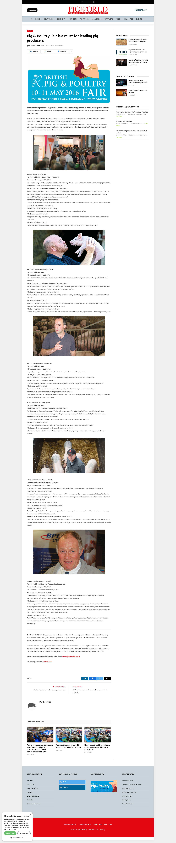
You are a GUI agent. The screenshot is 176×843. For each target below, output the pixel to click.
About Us (30, 792)
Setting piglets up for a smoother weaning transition (138, 81)
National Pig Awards (129, 792)
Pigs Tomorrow (127, 796)
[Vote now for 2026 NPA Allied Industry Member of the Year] (121, 62)
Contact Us (30, 784)
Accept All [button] (10, 833)
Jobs (118, 19)
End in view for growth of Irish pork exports (49, 690)
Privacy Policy (70, 824)
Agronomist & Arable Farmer (131, 784)
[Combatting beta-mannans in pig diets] (121, 92)
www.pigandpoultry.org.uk (71, 656)
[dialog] (17, 826)
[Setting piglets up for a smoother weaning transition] (121, 82)
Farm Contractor (128, 788)
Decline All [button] (24, 833)
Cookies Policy (85, 824)
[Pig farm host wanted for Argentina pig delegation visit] (121, 52)
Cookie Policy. (11, 829)
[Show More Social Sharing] (71, 51)
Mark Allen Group (94, 829)
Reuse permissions (33, 804)
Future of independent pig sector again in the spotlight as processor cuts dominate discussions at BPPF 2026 (40, 748)
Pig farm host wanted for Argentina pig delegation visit (138, 51)
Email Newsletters (33, 796)
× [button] (30, 814)
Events (139, 19)
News (37, 19)
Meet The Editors (32, 788)
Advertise (30, 780)
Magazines (95, 19)
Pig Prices (84, 19)
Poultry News (126, 800)
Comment (61, 19)
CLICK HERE (47, 662)
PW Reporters (38, 45)
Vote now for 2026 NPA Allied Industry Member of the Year (138, 61)
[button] (17, 837)
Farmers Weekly (127, 780)
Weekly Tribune (127, 804)
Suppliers (109, 19)
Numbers (73, 19)
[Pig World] (88, 10)
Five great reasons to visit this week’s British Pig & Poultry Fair (68, 746)
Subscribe (32, 10)
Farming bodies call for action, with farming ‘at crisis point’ (138, 40)
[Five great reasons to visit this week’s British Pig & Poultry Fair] (69, 734)
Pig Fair (30, 31)
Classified (128, 19)
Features (48, 19)
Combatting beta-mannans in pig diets (138, 91)
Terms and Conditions (102, 824)
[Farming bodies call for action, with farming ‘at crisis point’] (121, 41)
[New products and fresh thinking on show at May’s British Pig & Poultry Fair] (97, 734)
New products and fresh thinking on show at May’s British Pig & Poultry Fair (97, 747)
